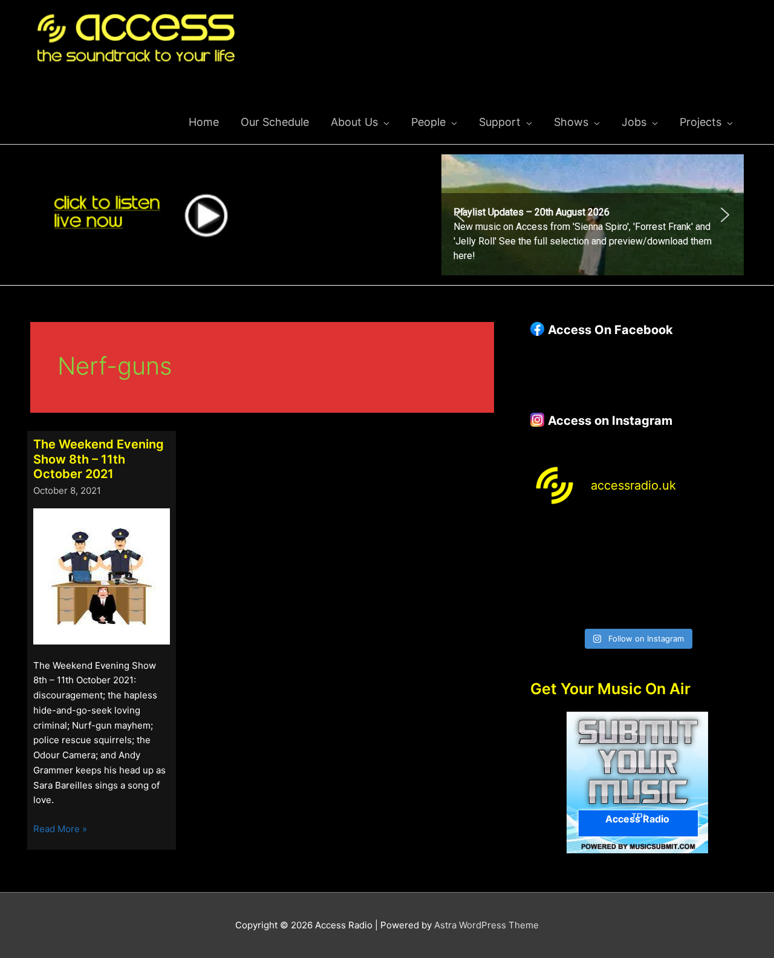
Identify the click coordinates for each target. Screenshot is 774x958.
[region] (592, 214)
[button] (592, 214)
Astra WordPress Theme (486, 925)
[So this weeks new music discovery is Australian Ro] (719, 571)
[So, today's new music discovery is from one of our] (719, 537)
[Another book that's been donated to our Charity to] (609, 571)
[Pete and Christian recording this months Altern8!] (664, 537)
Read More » (60, 829)
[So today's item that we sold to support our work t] (664, 571)
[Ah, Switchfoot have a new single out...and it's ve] (554, 571)
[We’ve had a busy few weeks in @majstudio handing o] (554, 537)
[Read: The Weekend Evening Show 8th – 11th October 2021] (101, 575)
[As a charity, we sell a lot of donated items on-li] (554, 604)
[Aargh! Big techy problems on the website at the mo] (609, 537)
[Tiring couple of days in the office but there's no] (609, 604)
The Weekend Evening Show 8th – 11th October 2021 (98, 459)
